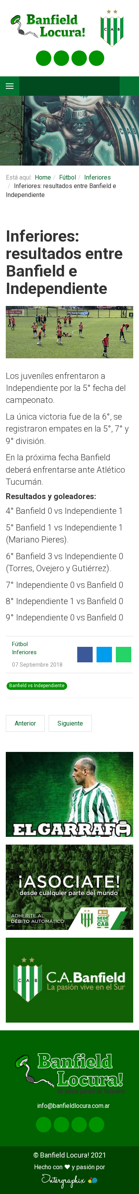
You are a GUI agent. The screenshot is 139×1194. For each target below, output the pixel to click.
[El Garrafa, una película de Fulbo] (69, 794)
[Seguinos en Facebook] (43, 58)
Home (43, 177)
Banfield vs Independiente (36, 685)
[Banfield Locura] (48, 28)
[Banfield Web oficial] (69, 980)
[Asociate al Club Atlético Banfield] (69, 887)
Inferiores (97, 177)
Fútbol (67, 177)
